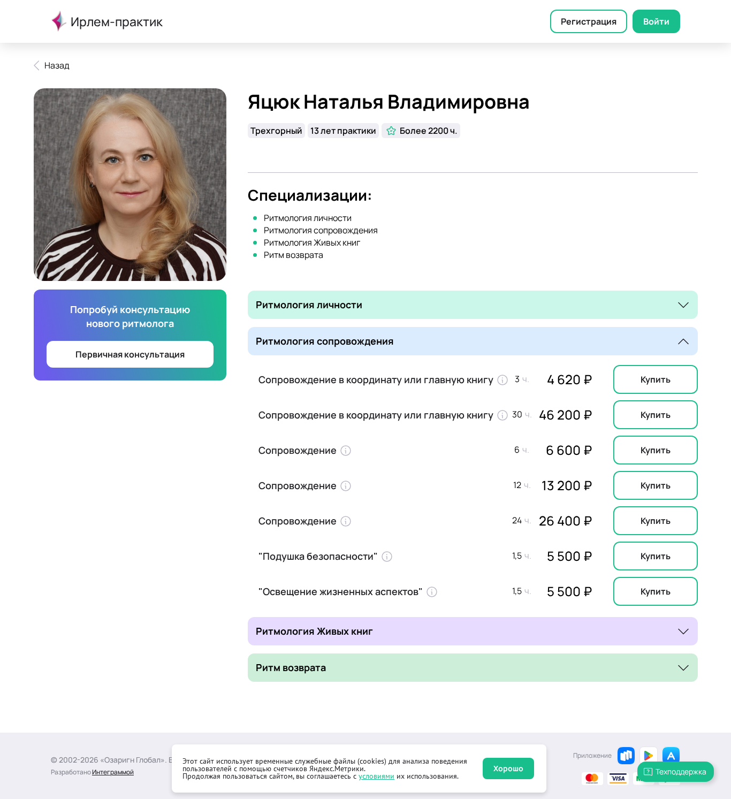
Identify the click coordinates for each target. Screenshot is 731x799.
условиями (376, 776)
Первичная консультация (130, 354)
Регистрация (588, 21)
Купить (656, 379)
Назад (57, 65)
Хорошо (508, 768)
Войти (656, 21)
